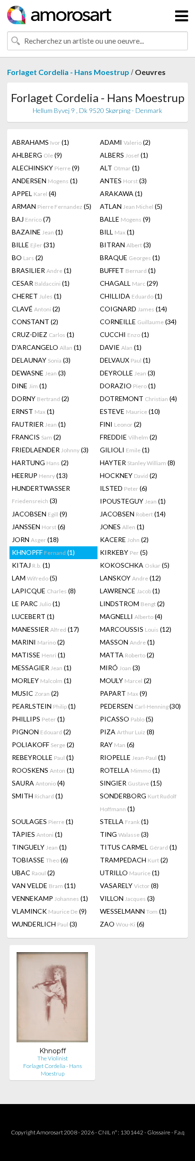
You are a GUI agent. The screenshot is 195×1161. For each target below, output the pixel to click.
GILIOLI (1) (125, 450)
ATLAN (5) (131, 206)
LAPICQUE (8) (44, 591)
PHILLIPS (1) (38, 719)
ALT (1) (120, 168)
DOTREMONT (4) (138, 398)
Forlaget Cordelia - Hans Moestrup (68, 71)
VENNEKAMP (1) (50, 898)
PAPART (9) (123, 693)
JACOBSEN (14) (133, 514)
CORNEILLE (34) (138, 322)
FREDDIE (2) (128, 437)
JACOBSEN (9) (39, 514)
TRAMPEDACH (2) (134, 860)
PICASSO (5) (126, 719)
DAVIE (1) (121, 347)
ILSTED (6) (123, 488)
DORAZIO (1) (128, 386)
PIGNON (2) (41, 732)
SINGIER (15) (131, 783)
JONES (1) (122, 527)
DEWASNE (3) (39, 373)
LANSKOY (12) (130, 578)
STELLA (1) (124, 821)
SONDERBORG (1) (138, 802)
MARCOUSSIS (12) (135, 629)
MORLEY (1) (41, 680)
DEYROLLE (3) (127, 373)
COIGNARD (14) (133, 309)
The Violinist (52, 1058)
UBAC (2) (33, 873)
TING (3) (124, 834)
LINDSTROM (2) (132, 603)
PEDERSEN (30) (140, 706)
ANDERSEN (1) (45, 181)
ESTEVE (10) (130, 411)
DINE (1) (29, 386)
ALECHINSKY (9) (46, 168)
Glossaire (158, 1132)
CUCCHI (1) (124, 334)
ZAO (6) (122, 924)
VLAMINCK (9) (49, 911)
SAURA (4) (38, 783)
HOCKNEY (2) (128, 475)
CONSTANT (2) (35, 322)
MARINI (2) (38, 642)
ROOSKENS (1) (43, 770)
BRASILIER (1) (41, 270)
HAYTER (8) (137, 463)
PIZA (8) (127, 732)
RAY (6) (117, 744)
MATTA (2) (127, 655)
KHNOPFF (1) (43, 552)
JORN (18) (35, 539)
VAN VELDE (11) (44, 885)
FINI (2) (121, 424)
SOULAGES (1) (42, 821)
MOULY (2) (125, 680)
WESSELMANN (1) (133, 911)
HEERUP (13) (40, 475)
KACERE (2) (124, 539)
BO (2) (27, 257)
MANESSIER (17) (45, 629)
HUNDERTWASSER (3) (41, 494)
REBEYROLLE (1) (43, 757)
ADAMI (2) (125, 142)
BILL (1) (117, 232)
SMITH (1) (37, 796)
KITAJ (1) (31, 565)
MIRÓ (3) (120, 668)
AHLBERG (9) (37, 155)
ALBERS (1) (124, 155)
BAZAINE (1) (37, 232)
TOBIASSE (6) (40, 860)
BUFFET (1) (128, 270)
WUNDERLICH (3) (44, 924)
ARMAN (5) (51, 206)
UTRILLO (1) (130, 873)
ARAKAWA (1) (121, 193)
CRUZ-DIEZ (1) (43, 334)
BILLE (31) (33, 245)
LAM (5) (34, 578)
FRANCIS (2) (36, 437)
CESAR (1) (41, 283)
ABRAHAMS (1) (40, 142)
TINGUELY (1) (39, 847)
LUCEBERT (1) (33, 616)
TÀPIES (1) (37, 834)
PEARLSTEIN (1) (44, 706)
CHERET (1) (37, 296)
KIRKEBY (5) (124, 552)
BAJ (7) (31, 219)
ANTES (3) (123, 181)
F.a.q (179, 1132)
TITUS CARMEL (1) (138, 847)
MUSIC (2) (35, 693)
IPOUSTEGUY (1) (133, 501)
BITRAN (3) (125, 245)
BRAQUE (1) (130, 257)
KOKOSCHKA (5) (134, 565)
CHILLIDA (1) (131, 296)
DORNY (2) (40, 398)
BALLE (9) (125, 219)
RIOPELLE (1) (133, 757)
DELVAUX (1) (125, 360)
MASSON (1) (127, 642)
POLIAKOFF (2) (43, 744)
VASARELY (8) (129, 885)
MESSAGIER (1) (41, 668)
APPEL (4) (34, 193)
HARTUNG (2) (40, 463)
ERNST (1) (33, 411)
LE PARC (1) (36, 603)
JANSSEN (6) (38, 527)
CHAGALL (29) (129, 283)
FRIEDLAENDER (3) (50, 450)
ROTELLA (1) (130, 770)
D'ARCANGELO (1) (46, 347)
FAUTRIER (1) (39, 424)
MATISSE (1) (38, 655)
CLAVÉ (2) (36, 309)
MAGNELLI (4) (131, 616)
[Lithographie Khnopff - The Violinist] (52, 999)
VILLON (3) (127, 898)
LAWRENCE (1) (130, 591)
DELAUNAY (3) (41, 360)
